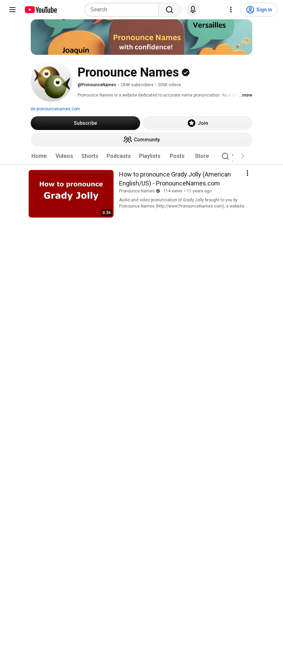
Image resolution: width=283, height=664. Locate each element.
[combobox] (123, 10)
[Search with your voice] (193, 10)
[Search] (169, 10)
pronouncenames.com (58, 109)
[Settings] (231, 10)
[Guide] (12, 10)
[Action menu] (247, 173)
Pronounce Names (137, 191)
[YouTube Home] (40, 9)
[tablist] (141, 156)
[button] (242, 156)
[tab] (39, 156)
